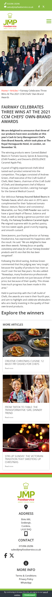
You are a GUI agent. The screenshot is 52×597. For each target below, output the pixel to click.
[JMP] (10, 28)
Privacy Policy (26, 579)
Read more (9, 368)
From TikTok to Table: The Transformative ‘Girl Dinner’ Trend (23, 410)
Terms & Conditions (26, 575)
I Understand (29, 595)
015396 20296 (26, 546)
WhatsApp (26, 582)
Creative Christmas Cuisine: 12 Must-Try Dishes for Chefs (24, 362)
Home (4, 90)
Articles (14, 90)
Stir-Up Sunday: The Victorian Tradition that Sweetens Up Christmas (24, 459)
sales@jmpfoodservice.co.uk (26, 549)
